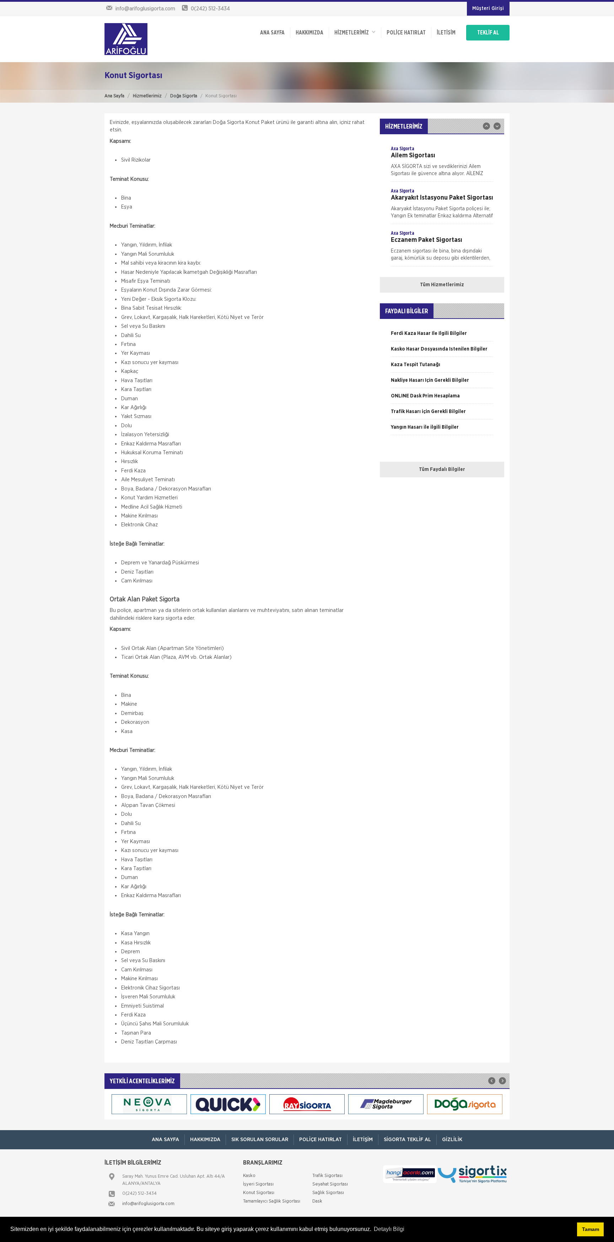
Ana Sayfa (114, 96)
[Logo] (125, 39)
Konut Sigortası (258, 1193)
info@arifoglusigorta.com (148, 1204)
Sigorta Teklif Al (407, 1139)
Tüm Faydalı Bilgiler (442, 469)
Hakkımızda (309, 33)
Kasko (249, 1175)
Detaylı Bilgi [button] (389, 1229)
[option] (442, 163)
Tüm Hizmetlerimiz (442, 284)
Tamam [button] (590, 1229)
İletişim (446, 33)
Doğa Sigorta (183, 96)
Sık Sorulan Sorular (259, 1139)
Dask (317, 1201)
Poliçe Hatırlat (406, 33)
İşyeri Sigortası (258, 1184)
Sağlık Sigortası (328, 1193)
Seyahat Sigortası (330, 1184)
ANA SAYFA (272, 33)
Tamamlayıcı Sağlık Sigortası (271, 1201)
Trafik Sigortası (327, 1175)
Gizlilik (452, 1139)
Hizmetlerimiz (147, 96)
